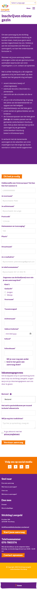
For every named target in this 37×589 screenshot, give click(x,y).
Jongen (10, 292)
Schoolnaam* (9, 348)
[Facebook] (15, 467)
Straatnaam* (7, 247)
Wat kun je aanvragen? (9, 487)
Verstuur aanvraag (13, 442)
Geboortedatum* (11, 329)
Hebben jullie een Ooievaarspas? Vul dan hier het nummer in (18, 184)
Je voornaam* (7, 196)
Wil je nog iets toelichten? (12, 418)
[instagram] (10, 467)
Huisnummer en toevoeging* (13, 226)
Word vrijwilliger (7, 508)
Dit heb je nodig (12, 176)
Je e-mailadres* (8, 257)
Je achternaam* (8, 206)
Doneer (4, 504)
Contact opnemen (13, 555)
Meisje (9, 295)
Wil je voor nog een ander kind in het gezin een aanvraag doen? (18, 362)
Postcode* (6, 216)
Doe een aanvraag (8, 483)
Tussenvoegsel (10, 309)
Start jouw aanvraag (14, 532)
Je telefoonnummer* (10, 267)
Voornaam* (9, 299)
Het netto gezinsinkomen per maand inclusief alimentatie (17, 406)
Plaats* (5, 236)
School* (7, 339)
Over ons (5, 490)
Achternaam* (10, 319)
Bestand (6, 394)
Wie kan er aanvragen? (9, 494)
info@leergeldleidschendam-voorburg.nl (15, 527)
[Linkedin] (27, 467)
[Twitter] (21, 467)
